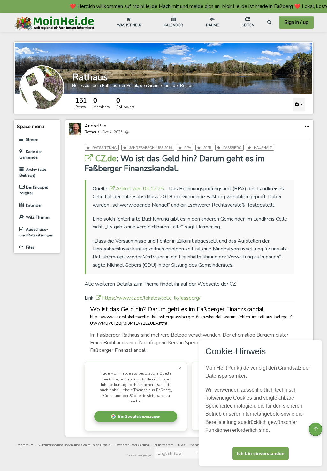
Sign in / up (296, 22)
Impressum (25, 444)
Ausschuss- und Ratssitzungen (36, 232)
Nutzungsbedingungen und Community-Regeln (74, 444)
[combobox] (178, 453)
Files (30, 247)
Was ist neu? (129, 25)
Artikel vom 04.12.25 (139, 188)
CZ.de (104, 158)
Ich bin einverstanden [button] (261, 453)
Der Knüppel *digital (33, 190)
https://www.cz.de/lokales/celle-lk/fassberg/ (151, 297)
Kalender (173, 25)
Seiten (248, 25)
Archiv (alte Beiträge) (32, 172)
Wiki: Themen (38, 217)
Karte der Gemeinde (30, 154)
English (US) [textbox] (170, 453)
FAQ (181, 444)
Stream (32, 139)
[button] (307, 126)
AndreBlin (95, 126)
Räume (212, 25)
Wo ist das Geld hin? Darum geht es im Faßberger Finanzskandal (177, 309)
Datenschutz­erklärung (132, 444)
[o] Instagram (163, 444)
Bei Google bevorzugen (139, 416)
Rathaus (90, 77)
